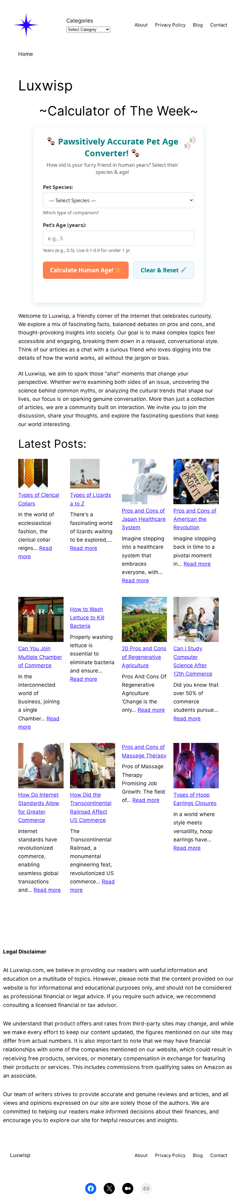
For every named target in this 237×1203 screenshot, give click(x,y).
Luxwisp (20, 1155)
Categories (79, 21)
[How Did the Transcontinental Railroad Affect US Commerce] (92, 767)
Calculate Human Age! (82, 270)
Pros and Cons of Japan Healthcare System (144, 519)
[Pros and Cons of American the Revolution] (196, 483)
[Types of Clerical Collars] (33, 475)
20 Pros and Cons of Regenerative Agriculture (144, 656)
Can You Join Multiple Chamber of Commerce (40, 656)
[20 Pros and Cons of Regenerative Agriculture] (144, 621)
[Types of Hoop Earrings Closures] (196, 767)
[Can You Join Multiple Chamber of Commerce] (41, 621)
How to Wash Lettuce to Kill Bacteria (87, 617)
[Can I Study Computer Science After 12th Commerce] (196, 621)
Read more (83, 548)
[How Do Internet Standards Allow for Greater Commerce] (41, 767)
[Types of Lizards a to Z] (85, 475)
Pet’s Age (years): (64, 224)
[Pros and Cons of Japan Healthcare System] (144, 483)
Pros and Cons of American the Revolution (194, 519)
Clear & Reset (160, 270)
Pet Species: (58, 187)
